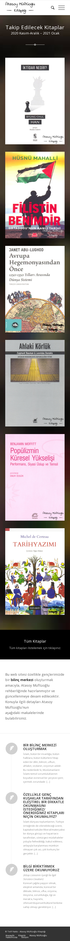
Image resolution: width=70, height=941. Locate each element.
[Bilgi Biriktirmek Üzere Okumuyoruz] (12, 870)
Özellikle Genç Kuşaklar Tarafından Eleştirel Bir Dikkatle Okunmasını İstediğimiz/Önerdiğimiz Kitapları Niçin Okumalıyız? (43, 805)
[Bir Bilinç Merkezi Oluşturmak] (12, 749)
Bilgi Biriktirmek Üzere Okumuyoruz (41, 868)
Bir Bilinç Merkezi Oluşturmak (40, 747)
